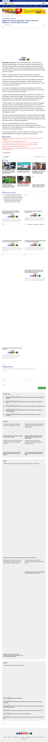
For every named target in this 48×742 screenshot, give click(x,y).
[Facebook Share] (35, 157)
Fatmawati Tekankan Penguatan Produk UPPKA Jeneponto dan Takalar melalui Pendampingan (33, 437)
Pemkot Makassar (7, 152)
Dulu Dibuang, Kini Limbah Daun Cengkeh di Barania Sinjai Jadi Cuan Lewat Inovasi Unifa (23, 710)
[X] (24, 59)
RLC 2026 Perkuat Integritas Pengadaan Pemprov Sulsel (14, 141)
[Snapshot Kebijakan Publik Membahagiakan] (24, 680)
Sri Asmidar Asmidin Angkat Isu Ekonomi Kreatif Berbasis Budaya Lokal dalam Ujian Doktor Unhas (23, 718)
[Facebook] (20, 59)
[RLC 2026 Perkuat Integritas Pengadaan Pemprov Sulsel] (24, 166)
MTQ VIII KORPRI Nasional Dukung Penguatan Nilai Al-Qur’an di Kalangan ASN (19, 0)
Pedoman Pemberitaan (40, 737)
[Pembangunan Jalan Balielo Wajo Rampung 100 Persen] (24, 180)
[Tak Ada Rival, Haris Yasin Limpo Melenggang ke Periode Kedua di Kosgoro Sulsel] (35, 565)
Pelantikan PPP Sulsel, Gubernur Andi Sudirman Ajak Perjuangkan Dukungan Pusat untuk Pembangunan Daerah (13, 655)
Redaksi (9, 737)
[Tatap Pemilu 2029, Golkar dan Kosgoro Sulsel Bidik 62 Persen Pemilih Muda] (24, 509)
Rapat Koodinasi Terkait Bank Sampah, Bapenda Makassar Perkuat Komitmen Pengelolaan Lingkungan (22, 139)
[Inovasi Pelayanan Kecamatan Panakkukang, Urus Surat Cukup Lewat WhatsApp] (39, 166)
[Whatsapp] (26, 59)
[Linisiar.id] (8, 3)
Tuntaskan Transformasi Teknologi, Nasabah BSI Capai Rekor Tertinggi (13, 436)
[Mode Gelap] (43, 3)
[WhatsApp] (29, 733)
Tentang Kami (16, 737)
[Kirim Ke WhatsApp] (45, 157)
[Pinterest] (22, 59)
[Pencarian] (45, 3)
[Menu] (3, 3)
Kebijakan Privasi (29, 737)
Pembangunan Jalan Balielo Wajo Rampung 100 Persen (14, 146)
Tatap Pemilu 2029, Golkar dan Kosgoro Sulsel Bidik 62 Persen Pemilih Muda (19, 557)
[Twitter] (20, 733)
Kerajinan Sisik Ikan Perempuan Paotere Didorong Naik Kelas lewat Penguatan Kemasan (23, 415)
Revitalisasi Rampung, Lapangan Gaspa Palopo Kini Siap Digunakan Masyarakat (20, 144)
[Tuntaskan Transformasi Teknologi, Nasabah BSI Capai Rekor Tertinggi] (13, 429)
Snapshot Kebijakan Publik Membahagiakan (12, 698)
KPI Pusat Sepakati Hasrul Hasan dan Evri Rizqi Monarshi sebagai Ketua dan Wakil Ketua (25, 406)
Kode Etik (22, 737)
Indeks (5, 737)
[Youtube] (27, 733)
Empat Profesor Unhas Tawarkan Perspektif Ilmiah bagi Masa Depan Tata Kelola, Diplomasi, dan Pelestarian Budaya (23, 707)
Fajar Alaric (7, 24)
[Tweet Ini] (37, 157)
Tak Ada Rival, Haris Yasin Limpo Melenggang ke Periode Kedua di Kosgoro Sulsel (35, 572)
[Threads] (28, 59)
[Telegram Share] (42, 157)
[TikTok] (31, 734)
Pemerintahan (13, 18)
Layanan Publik (5, 18)
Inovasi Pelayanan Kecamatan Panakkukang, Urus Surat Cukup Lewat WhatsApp (20, 142)
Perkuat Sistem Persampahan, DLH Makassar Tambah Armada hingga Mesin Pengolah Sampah (25, 398)
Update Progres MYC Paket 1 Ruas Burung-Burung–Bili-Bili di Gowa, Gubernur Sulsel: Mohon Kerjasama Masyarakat (22, 149)
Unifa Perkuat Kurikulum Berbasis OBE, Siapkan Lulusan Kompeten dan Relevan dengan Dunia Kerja (22, 702)
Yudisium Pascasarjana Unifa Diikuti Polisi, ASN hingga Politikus (17, 713)
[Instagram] (24, 733)
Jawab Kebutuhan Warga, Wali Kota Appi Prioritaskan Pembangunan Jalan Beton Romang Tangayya (24, 410)
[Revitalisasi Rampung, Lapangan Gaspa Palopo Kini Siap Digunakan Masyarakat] (9, 180)
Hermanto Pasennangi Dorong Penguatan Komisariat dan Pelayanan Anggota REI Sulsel (24, 402)
